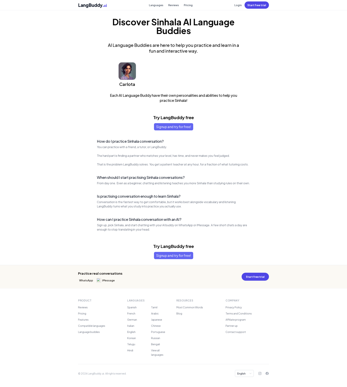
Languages (156, 5)
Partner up (232, 325)
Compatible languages (91, 325)
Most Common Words (189, 307)
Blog (179, 313)
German (132, 319)
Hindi (130, 350)
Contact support (236, 331)
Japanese (156, 319)
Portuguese (158, 331)
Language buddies (89, 331)
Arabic (155, 313)
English (131, 331)
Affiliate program (236, 319)
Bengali (155, 344)
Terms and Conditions (239, 313)
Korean (131, 338)
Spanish (132, 307)
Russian (155, 338)
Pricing (188, 5)
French (131, 313)
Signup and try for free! (173, 127)
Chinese (156, 325)
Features (83, 319)
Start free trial (256, 5)
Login (238, 5)
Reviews (173, 5)
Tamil (154, 307)
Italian (130, 325)
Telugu (131, 344)
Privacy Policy (234, 307)
